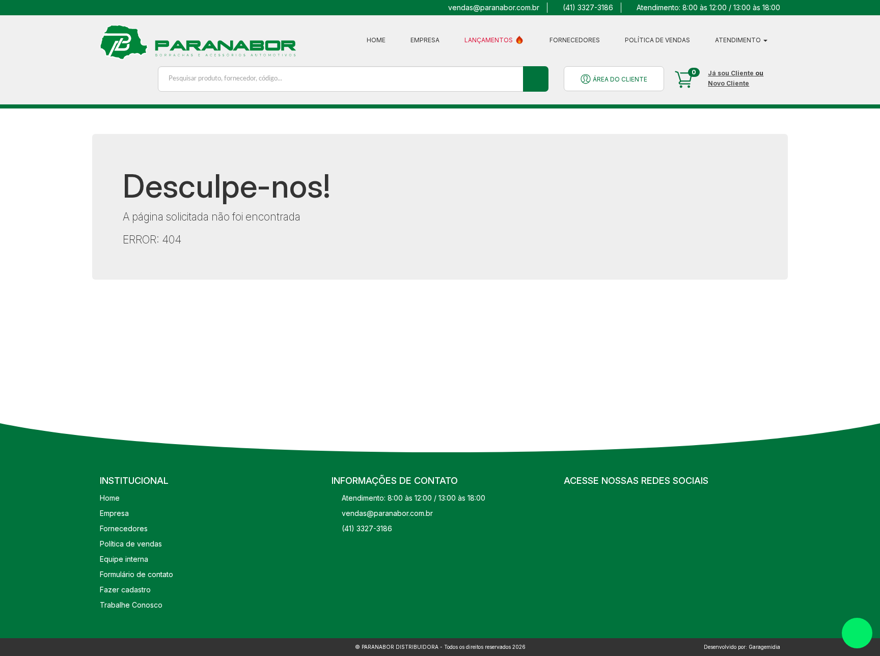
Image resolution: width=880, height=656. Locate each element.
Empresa (424, 40)
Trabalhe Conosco (131, 604)
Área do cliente (619, 79)
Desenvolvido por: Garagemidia (742, 647)
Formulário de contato (136, 574)
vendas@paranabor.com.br (493, 7)
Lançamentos (489, 40)
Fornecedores (574, 40)
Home (376, 40)
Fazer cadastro (125, 589)
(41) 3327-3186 (588, 7)
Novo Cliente (728, 83)
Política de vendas (657, 40)
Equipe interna (124, 559)
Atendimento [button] (738, 40)
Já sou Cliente (731, 73)
